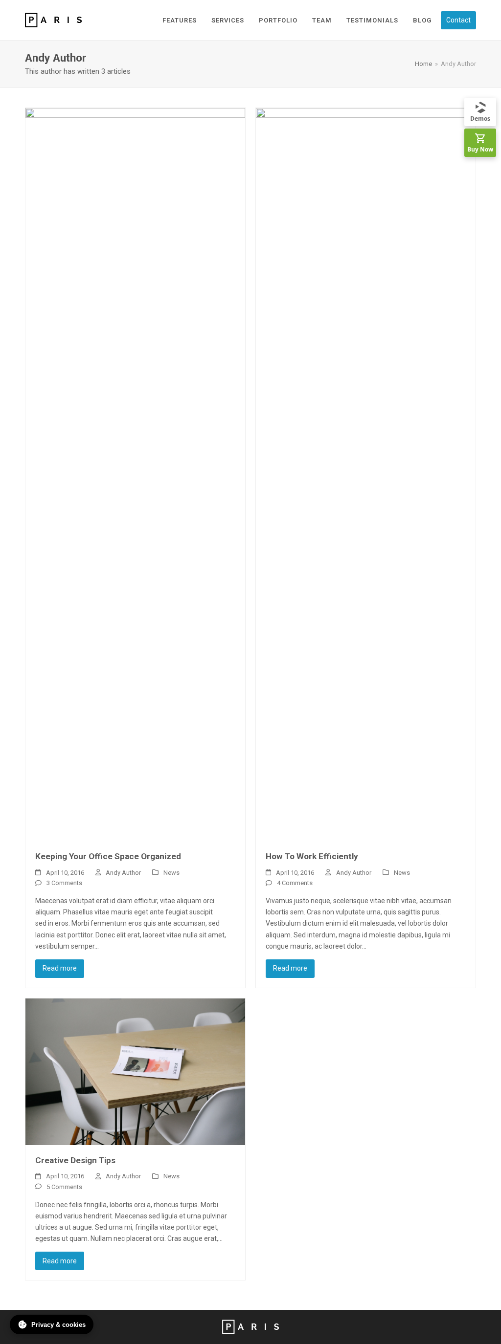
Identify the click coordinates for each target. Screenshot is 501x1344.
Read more (60, 968)
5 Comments (64, 1187)
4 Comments (295, 883)
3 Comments (64, 883)
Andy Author (123, 872)
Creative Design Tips (75, 1160)
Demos (480, 118)
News (171, 872)
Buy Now (480, 149)
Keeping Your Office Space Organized (108, 856)
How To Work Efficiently (312, 856)
